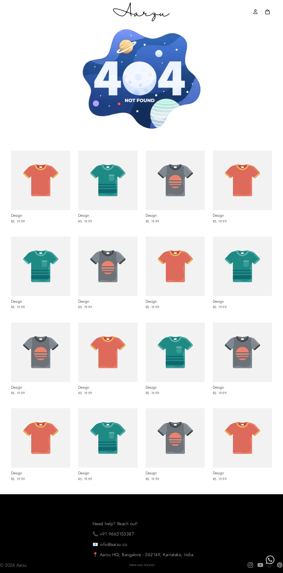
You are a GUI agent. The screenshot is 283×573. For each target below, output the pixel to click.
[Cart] (267, 12)
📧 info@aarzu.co (110, 544)
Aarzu (21, 565)
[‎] (144, 499)
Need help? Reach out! (115, 523)
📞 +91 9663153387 (113, 534)
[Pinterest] (279, 565)
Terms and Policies (141, 565)
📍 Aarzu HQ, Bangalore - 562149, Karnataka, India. (144, 554)
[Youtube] (260, 565)
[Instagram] (250, 565)
